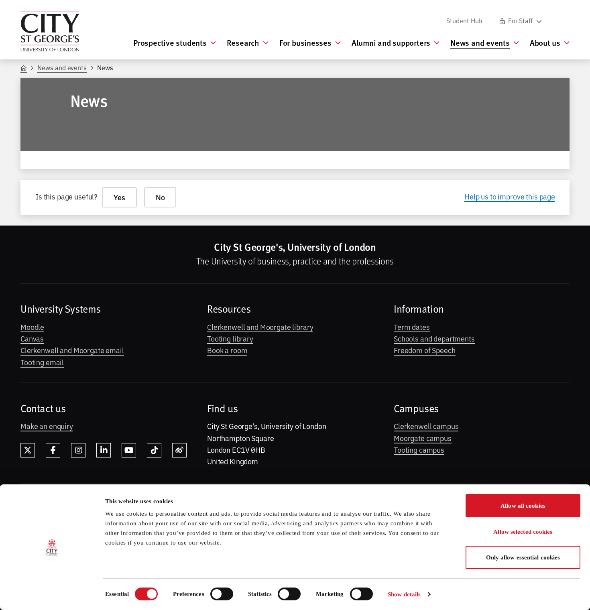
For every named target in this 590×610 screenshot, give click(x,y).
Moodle (32, 326)
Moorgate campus (423, 438)
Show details (404, 594)
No (160, 197)
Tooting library (230, 338)
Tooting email (42, 362)
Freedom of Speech (425, 350)
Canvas (32, 338)
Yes (119, 197)
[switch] (221, 594)
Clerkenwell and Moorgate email (72, 350)
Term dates (412, 326)
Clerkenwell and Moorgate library (260, 326)
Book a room (227, 350)
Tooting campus (419, 449)
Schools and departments (434, 338)
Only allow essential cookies (523, 557)
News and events (62, 67)
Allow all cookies (522, 505)
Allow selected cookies (522, 532)
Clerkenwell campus (426, 426)
